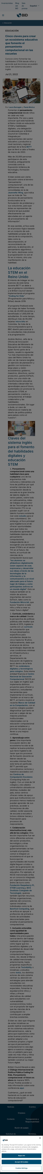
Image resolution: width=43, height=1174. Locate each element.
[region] (21, 1154)
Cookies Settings (21, 1168)
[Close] (40, 1138)
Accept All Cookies (21, 1162)
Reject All (21, 1155)
